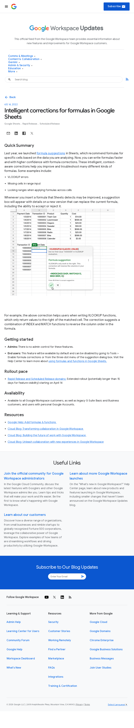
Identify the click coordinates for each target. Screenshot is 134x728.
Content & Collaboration (25, 59)
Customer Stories (59, 631)
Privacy (79, 704)
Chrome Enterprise (102, 640)
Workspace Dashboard (21, 658)
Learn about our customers (25, 515)
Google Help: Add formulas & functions (32, 422)
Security (53, 622)
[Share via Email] (8, 133)
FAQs (51, 667)
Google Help (14, 649)
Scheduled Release (50, 123)
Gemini (14, 62)
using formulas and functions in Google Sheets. (78, 361)
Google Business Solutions (106, 649)
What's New (14, 667)
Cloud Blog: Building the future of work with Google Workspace (47, 435)
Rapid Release (30, 123)
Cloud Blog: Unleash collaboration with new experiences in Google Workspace (56, 442)
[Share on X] (32, 133)
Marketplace (56, 658)
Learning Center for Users (23, 631)
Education (15, 68)
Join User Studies (100, 667)
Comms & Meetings (21, 56)
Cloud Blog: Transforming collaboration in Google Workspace (46, 428)
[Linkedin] (62, 597)
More (12, 71)
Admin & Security (20, 65)
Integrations (55, 676)
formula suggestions (51, 153)
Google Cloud (98, 622)
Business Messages (102, 658)
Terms (87, 704)
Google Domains (100, 631)
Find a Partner (57, 649)
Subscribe (117, 6)
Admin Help (14, 622)
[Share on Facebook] (24, 133)
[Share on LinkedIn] (16, 133)
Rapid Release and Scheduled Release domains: (37, 379)
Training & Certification (62, 686)
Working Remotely (59, 640)
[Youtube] (46, 597)
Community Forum (18, 640)
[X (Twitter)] (54, 597)
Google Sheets (12, 123)
